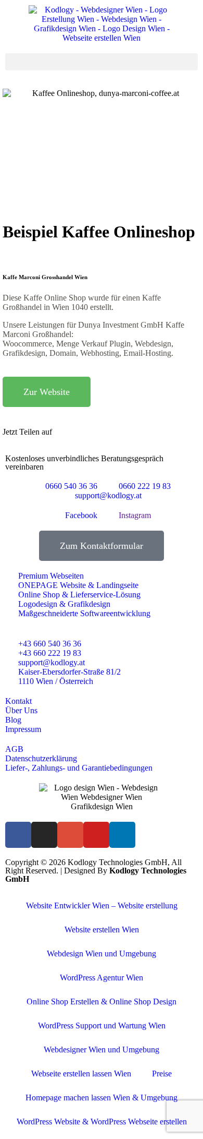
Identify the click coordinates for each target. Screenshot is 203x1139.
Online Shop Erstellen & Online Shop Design (101, 1001)
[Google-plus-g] (70, 835)
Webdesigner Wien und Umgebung (101, 1049)
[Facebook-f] (18, 835)
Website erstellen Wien (102, 929)
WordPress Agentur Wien (101, 977)
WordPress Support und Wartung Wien (102, 1025)
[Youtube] (96, 835)
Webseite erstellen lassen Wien (81, 1073)
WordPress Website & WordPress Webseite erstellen (102, 1121)
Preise (162, 1073)
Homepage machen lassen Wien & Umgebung (101, 1097)
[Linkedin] (122, 835)
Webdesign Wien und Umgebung (101, 953)
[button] (101, 61)
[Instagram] (44, 835)
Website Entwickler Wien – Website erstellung (101, 905)
